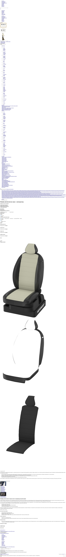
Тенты (2, 13)
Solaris (4, 88)
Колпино (40, 192)
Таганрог (28, 196)
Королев (12, 193)
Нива (4, 101)
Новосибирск (37, 194)
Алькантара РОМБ (16, 218)
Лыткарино (56, 193)
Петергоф (33, 195)
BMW (4, 113)
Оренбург (12, 195)
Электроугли (56, 197)
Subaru (4, 146)
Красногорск (20, 193)
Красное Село (27, 193)
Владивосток (6, 191)
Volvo (4, 96)
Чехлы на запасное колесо (5, 184)
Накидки (3, 105)
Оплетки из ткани (4, 159)
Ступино (18, 196)
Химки (20, 197)
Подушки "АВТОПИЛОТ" (5, 177)
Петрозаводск (36, 195)
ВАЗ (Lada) (4, 151)
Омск (9, 195)
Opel (4, 82)
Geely (4, 63)
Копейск (9, 193)
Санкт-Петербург (11, 189)
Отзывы (3, 4)
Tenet (4, 93)
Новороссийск (33, 194)
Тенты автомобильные (5, 182)
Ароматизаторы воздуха (5, 167)
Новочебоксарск (41, 194)
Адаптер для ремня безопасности (6, 165)
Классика (2, 215)
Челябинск (28, 197)
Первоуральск (28, 195)
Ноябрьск (62, 194)
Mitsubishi (4, 79)
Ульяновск (8, 197)
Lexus (4, 132)
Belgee (4, 48)
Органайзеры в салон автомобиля (6, 175)
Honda (4, 66)
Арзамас (18, 190)
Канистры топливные (5, 171)
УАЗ (3, 104)
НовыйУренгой (53, 194)
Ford (4, 123)
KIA (3, 130)
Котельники (17, 193)
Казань (6, 192)
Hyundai (4, 127)
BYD (4, 50)
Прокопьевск (50, 195)
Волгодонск (18, 191)
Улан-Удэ (5, 197)
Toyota (4, 94)
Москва (8, 189)
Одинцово (3, 195)
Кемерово (24, 192)
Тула (40, 196)
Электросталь (53, 197)
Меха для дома (4, 107)
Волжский (21, 191)
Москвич (4, 100)
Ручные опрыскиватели (5, 180)
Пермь (31, 195)
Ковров (35, 192)
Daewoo (4, 120)
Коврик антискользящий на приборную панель (8, 172)
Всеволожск (36, 191)
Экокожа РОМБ (6, 218)
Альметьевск (7, 190)
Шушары (43, 197)
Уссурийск (10, 197)
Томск (37, 196)
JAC (3, 69)
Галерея (3, 534)
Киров (28, 192)
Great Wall (4, 125)
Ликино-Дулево (45, 193)
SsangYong (4, 145)
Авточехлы (3, 10)
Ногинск (56, 194)
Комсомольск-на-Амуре (5, 193)
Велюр (21, 218)
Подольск (47, 195)
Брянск (3, 190)
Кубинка (36, 193)
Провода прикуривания (5, 178)
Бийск (50, 190)
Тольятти (34, 196)
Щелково (46, 197)
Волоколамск (27, 191)
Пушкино (60, 195)
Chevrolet (4, 53)
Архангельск (25, 190)
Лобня (51, 193)
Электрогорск (49, 197)
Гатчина (39, 191)
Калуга (12, 192)
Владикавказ (9, 191)
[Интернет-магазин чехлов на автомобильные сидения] (33, 34)
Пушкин (58, 195)
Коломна (37, 192)
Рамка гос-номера (4, 179)
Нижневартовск (4, 194)
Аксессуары (3, 163)
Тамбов (31, 196)
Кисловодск (31, 192)
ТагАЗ (4, 154)
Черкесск (33, 197)
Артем (22, 190)
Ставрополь (3, 196)
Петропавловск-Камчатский (42, 195)
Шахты (41, 197)
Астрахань (28, 190)
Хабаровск (17, 197)
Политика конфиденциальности (4, 533)
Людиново (61, 193)
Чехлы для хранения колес (5, 183)
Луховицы (53, 193)
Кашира (22, 192)
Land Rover (4, 74)
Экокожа (2, 218)
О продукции (3, 1)
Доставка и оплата (4, 536)
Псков (56, 195)
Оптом (3, 538)
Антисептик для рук (4, 166)
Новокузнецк (21, 194)
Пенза (25, 195)
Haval (4, 65)
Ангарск (12, 190)
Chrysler (4, 118)
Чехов (36, 197)
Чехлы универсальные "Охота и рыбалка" (7, 185)
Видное (3, 191)
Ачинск (31, 190)
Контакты (3, 5)
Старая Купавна (7, 196)
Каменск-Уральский (15, 192)
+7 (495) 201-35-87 (2, 41)
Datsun (4, 56)
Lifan (4, 75)
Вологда (24, 191)
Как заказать (3, 2)
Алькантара (11, 218)
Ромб (2, 216)
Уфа (13, 197)
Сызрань (22, 196)
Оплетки (3, 12)
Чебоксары (25, 197)
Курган (39, 193)
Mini (4, 78)
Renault (4, 85)
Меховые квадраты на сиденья (6, 106)
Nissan (4, 80)
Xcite (4, 97)
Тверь (32, 196)
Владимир (12, 191)
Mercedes (4, 135)
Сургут (20, 196)
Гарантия (3, 3)
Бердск (45, 190)
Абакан (5, 190)
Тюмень (3, 197)
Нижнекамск (8, 194)
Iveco (4, 68)
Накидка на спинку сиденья (5, 173)
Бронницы (57, 190)
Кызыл (42, 193)
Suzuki (4, 91)
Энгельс (61, 197)
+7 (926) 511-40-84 (8, 41)
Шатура (39, 197)
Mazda (4, 134)
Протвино (53, 195)
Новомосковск (29, 194)
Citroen (4, 54)
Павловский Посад (22, 195)
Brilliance (4, 49)
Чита (37, 197)
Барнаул (38, 190)
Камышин (19, 192)
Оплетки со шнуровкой (5, 161)
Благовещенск (53, 190)
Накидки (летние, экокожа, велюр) (6, 108)
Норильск (59, 194)
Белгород (43, 190)
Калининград (9, 192)
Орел (10, 195)
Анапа (10, 190)
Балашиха (35, 190)
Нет (1, 220)
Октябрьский (6, 195)
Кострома (14, 193)
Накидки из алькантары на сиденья (6, 109)
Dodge (4, 57)
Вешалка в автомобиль (5, 168)
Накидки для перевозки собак (6, 174)
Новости (3, 6)
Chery (4, 52)
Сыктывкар (25, 196)
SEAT (4, 86)
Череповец (30, 197)
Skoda (4, 87)
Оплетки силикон (4, 160)
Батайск (40, 190)
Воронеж (30, 191)
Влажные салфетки (4, 169)
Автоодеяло (3, 164)
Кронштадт (33, 193)
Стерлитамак (15, 196)
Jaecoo (4, 70)
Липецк (49, 193)
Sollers (4, 89)
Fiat (3, 61)
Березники (47, 190)
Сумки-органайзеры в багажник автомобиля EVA (8, 181)
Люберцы (59, 193)
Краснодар (23, 193)
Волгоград (15, 191)
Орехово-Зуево (16, 195)
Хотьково (22, 197)
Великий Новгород (61, 190)
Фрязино (15, 197)
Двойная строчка (3, 221)
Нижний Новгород (12, 194)
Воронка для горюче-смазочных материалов (7, 170)
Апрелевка (15, 190)
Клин (33, 192)
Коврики (3, 110)
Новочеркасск (45, 194)
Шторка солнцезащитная (5, 186)
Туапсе (38, 196)
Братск (55, 190)
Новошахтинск (49, 194)
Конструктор (3, 14)
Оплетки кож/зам (4, 158)
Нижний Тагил (17, 194)
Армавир (20, 190)
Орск (19, 195)
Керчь (27, 192)
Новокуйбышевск (25, 194)
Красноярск (30, 193)
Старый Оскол (11, 196)
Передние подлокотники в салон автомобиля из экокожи (9, 176)
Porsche (4, 140)
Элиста (59, 197)
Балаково (33, 190)
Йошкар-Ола (3, 192)
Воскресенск (33, 191)
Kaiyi (4, 72)
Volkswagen (4, 95)
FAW (4, 60)
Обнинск (64, 194)
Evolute (4, 59)
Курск (40, 193)
